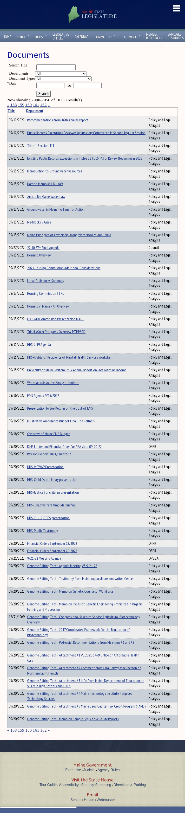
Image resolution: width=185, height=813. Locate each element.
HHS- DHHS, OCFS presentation (48, 517)
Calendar (82, 37)
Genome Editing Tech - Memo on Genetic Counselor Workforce (70, 591)
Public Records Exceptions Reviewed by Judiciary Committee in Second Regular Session (86, 132)
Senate (23, 37)
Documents (130, 37)
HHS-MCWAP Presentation (45, 466)
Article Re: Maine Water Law (46, 196)
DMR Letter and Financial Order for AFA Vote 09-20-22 (64, 446)
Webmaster (106, 800)
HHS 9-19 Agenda (39, 344)
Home (7, 37)
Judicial (89, 770)
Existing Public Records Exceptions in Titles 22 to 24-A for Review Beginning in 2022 (84, 158)
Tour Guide (48, 785)
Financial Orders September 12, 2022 (52, 543)
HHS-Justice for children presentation (53, 492)
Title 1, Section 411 (40, 145)
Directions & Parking (129, 785)
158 (13, 105)
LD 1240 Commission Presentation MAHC (55, 318)
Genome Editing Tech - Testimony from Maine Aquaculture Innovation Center (80, 578)
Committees (104, 37)
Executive (73, 770)
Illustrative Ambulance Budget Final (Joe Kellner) (61, 421)
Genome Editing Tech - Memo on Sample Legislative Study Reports (73, 718)
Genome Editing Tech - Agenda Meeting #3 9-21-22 (62, 565)
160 (28, 105)
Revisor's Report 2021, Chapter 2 (49, 454)
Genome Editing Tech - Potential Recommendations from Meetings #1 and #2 (80, 642)
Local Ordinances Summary (45, 280)
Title (11, 110)
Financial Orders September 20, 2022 (52, 550)
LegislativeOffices (61, 36)
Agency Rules (109, 770)
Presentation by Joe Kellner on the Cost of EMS (60, 408)
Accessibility (69, 785)
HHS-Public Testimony (42, 530)
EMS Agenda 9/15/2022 (43, 395)
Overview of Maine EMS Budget (48, 433)
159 (21, 105)
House (40, 37)
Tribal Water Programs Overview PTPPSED (56, 331)
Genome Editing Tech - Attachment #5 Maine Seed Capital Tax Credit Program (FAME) (86, 706)
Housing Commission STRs (45, 293)
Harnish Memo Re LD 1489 (45, 183)
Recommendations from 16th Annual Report (57, 120)
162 (43, 105)
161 (36, 105)
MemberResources (154, 36)
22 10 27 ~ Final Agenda (43, 247)
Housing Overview (39, 255)
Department (34, 110)
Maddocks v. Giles (39, 222)
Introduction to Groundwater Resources (54, 171)
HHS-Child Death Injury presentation (52, 479)
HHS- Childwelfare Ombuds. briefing (51, 505)
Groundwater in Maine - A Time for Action (56, 209)
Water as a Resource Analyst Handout (53, 382)
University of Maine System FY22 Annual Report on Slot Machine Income (76, 370)
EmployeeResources (176, 36)
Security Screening (96, 785)
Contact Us (156, 47)
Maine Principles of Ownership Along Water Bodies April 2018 (69, 234)
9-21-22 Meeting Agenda (44, 558)
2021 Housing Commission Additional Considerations (63, 267)
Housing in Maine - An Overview (48, 306)
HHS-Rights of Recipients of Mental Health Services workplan (69, 357)
